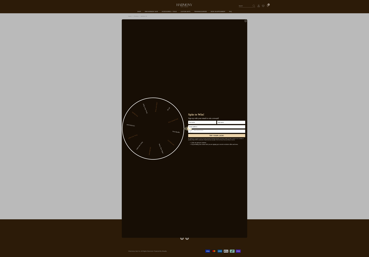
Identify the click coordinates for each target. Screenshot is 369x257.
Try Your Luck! (216, 135)
